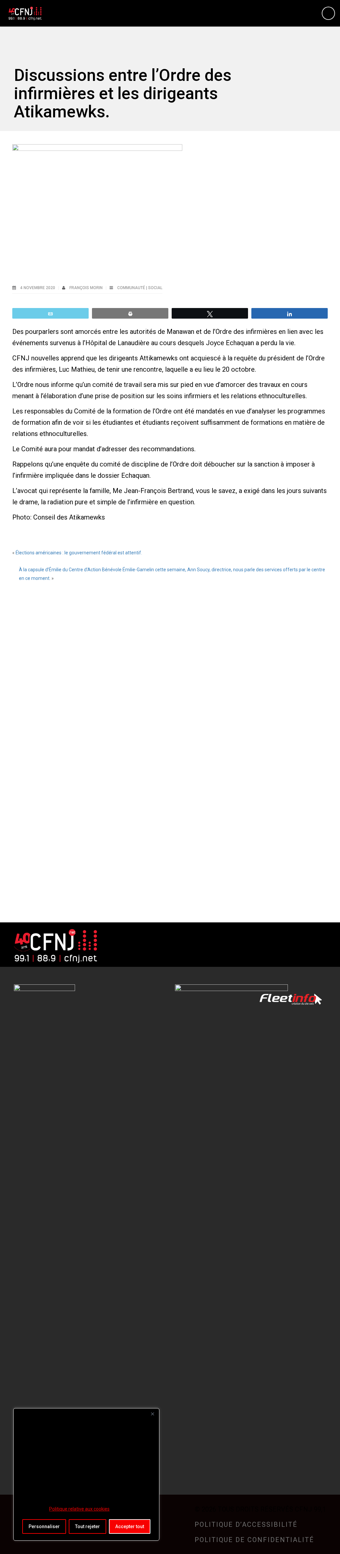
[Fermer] (152, 1414)
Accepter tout (129, 1526)
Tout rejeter (87, 1526)
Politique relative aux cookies (79, 1509)
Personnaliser (44, 1526)
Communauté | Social (139, 287)
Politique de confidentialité (254, 1540)
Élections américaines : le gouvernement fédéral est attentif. (79, 552)
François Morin (86, 287)
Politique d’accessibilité (246, 1524)
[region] (86, 1474)
